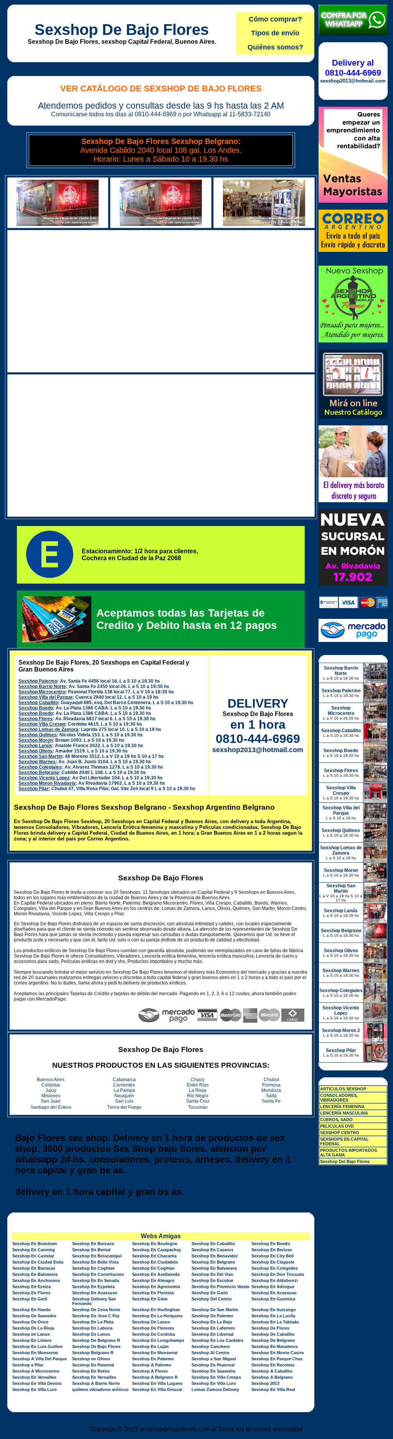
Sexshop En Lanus (91, 1334)
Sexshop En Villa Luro (214, 1383)
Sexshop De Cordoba (153, 1334)
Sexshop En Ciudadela (155, 1262)
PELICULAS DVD (337, 1126)
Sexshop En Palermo (153, 1358)
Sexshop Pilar (33, 788)
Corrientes (124, 1085)
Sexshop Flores (35, 718)
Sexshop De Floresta (153, 1328)
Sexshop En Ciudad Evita (37, 1262)
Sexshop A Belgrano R (155, 1377)
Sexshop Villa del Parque (45, 697)
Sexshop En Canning (33, 1249)
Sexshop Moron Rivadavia (47, 783)
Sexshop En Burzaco (93, 1243)
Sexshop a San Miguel (214, 1358)
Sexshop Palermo (37, 681)
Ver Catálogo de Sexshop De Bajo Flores (161, 88)
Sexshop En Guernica (273, 1299)
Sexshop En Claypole (272, 1262)
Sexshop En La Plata (93, 1322)
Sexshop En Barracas (33, 1268)
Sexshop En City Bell (272, 1256)
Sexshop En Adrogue (272, 1286)
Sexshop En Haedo (31, 1309)
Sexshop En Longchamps (158, 1340)
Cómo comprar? (275, 19)
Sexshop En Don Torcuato (277, 1274)
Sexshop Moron (35, 740)
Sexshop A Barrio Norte (96, 1383)
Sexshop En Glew (150, 1299)
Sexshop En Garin (210, 1292)
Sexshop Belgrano (38, 772)
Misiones (50, 1095)
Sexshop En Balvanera (214, 1268)
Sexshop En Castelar (33, 1256)
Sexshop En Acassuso (94, 1292)
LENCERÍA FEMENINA (342, 1106)
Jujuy (50, 1090)
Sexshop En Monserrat (35, 1352)
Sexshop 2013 (265, 1383)
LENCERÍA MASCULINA (344, 1113)
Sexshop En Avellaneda (156, 1274)
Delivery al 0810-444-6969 (353, 68)
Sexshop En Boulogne (154, 1243)
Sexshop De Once (30, 1322)
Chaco (198, 1079)
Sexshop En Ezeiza (31, 1286)
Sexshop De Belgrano (273, 1340)
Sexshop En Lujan (150, 1346)
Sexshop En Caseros (212, 1249)
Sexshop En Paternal (93, 1365)
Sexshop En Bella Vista (95, 1262)
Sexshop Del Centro (212, 1299)
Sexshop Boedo (35, 708)
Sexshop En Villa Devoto (37, 1383)
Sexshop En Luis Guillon (37, 1346)
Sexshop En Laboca (92, 1328)
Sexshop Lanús (35, 745)
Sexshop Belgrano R (93, 1352)
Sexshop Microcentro (41, 692)
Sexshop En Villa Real (273, 1389)
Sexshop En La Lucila (273, 1315)
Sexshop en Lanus (31, 1334)
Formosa (271, 1085)
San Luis (124, 1101)
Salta (271, 1095)
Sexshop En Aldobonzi (274, 1280)
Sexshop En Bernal (91, 1249)
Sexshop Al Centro (211, 1352)
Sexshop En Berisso (271, 1249)
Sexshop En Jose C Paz (96, 1315)
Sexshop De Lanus (151, 1322)
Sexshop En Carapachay (156, 1249)
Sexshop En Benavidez (215, 1256)
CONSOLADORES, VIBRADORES (339, 1097)
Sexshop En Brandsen (34, 1243)
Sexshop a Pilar (27, 1365)
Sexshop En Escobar (212, 1280)
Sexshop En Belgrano (213, 1262)
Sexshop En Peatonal (213, 1365)
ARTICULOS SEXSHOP (343, 1089)
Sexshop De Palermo (212, 1315)
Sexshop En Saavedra (213, 1371)
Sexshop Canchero (211, 1346)
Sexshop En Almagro (153, 1280)
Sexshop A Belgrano (272, 1377)
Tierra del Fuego (124, 1107)
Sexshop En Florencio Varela (220, 1286)
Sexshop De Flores (270, 1328)
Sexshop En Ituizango (273, 1309)
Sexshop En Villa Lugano (157, 1383)
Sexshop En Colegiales (274, 1268)
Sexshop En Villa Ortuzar (157, 1389)
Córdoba (50, 1085)
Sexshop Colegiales (40, 767)
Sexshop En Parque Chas (276, 1358)
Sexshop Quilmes (37, 735)
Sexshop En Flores (31, 1292)
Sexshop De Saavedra (34, 1315)
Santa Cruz (198, 1101)
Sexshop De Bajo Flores (122, 29)
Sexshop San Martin (40, 756)
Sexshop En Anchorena (36, 1280)
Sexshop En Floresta (153, 1292)
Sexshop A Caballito (271, 1371)
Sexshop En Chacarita (154, 1256)
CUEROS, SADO (336, 1119)
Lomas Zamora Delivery (215, 1389)
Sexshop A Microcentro (35, 1371)
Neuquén (124, 1095)
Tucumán (198, 1107)
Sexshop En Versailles (34, 1377)
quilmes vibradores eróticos (100, 1389)
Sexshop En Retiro (91, 1371)
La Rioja (197, 1090)
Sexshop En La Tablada (275, 1322)
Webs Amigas (161, 1236)
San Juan (51, 1101)
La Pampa (124, 1090)
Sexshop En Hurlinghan (156, 1309)
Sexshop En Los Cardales (217, 1340)
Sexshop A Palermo (152, 1365)
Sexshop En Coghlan (93, 1268)
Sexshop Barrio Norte (42, 686)
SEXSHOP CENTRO (339, 1132)
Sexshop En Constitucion (98, 1274)
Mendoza (271, 1090)
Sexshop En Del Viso (212, 1274)
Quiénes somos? (275, 47)
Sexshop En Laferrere (213, 1328)
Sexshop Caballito (38, 702)
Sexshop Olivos (35, 751)
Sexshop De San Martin (215, 1309)
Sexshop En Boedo (270, 1243)
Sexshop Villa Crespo (41, 724)
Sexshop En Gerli (29, 1299)
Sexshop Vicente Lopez (43, 778)
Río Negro (197, 1095)
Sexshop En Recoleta (272, 1365)
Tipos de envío (275, 33)
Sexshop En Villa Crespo (216, 1377)
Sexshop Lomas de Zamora (48, 729)
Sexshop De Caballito (273, 1334)
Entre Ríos (198, 1085)
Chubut (271, 1079)
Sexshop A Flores (150, 1371)
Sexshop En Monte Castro (277, 1352)
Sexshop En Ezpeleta (93, 1286)
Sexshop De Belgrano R (96, 1340)
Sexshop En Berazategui (97, 1256)
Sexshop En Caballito (213, 1243)
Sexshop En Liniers (31, 1340)
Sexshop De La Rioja (33, 1328)
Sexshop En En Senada (95, 1280)
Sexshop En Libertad (213, 1334)
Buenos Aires (50, 1079)
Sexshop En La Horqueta (157, 1315)
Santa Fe (271, 1101)
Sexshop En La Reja (212, 1322)
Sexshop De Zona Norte (96, 1309)
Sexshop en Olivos (91, 1358)
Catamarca (124, 1079)
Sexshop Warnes (37, 761)
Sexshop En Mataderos (274, 1346)
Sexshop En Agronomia (156, 1286)
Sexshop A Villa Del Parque (39, 1358)
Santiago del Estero (50, 1107)
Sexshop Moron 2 (341, 1030)
